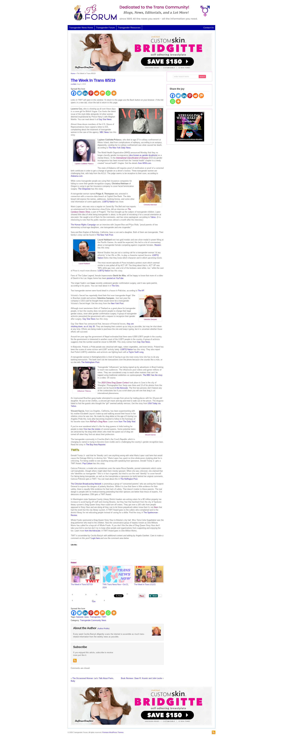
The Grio (115, 286)
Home (73, 73)
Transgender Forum (105, 27)
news (86, 617)
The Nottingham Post (90, 362)
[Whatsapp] (108, 93)
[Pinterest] (90, 93)
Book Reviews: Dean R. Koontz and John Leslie (141, 678)
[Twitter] (79, 93)
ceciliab (73, 84)
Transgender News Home (81, 27)
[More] (113, 93)
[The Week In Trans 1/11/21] (148, 574)
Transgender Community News (93, 620)
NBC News (104, 132)
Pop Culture (87, 463)
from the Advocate (92, 531)
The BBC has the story (152, 375)
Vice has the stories (92, 429)
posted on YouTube (115, 278)
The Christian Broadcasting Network (86, 484)
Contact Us (208, 27)
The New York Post (105, 235)
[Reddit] (96, 93)
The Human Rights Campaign (83, 225)
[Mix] (102, 93)
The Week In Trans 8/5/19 (93, 80)
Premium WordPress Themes (113, 732)
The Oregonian (84, 189)
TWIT (104, 617)
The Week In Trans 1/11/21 (145, 584)
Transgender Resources (129, 27)
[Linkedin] (85, 93)
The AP (141, 290)
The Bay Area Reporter (95, 444)
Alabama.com (77, 176)
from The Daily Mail (127, 421)
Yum (94, 601)
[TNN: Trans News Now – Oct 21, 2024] (116, 574)
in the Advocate (121, 388)
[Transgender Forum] (141, 20)
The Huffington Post (129, 479)
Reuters (157, 245)
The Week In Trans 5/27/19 (82, 584)
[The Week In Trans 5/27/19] (85, 574)
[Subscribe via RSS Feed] (75, 660)
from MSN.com (144, 163)
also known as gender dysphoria (143, 155)
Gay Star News (105, 119)
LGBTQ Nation (108, 202)
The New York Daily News (120, 148)
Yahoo (153, 217)
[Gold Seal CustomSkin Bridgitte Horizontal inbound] (141, 71)
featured (79, 617)
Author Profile (103, 628)
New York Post (117, 303)
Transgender (95, 617)
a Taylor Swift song (135, 352)
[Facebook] (73, 93)
